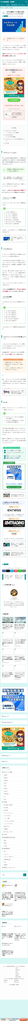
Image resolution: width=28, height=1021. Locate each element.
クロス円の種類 (11, 136)
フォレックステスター (8, 823)
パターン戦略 (6, 818)
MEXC (5, 843)
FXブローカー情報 (8, 772)
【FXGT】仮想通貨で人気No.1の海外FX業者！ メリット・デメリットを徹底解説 (17, 115)
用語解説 (6, 829)
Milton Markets (18, 976)
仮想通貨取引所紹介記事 (9, 837)
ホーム (4, 966)
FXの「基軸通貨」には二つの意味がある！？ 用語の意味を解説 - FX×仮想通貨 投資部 (14, 178)
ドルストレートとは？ (11, 130)
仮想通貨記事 (7, 848)
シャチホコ (14, 598)
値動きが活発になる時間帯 (13, 458)
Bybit (5, 840)
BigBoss (5, 777)
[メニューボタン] (26, 2)
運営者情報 (16, 980)
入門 (5, 862)
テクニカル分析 (7, 815)
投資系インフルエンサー (9, 867)
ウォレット (6, 854)
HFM (5, 785)
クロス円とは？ (9, 135)
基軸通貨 (11, 162)
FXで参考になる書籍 (8, 804)
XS (4, 796)
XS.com (5, 982)
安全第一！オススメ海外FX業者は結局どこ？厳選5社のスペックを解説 (17, 545)
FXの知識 (5, 16)
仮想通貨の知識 (7, 859)
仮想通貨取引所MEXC (10, 966)
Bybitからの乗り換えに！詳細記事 (14, 484)
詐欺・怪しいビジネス (8, 831)
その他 (5, 834)
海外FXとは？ (7, 826)
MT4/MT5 (6, 810)
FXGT (5, 783)
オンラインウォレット (8, 813)
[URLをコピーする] (24, 571)
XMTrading (6, 793)
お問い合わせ (16, 982)
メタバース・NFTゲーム (9, 856)
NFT (5, 851)
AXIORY (5, 775)
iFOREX (5, 788)
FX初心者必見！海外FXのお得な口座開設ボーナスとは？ (18, 495)
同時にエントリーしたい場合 (13, 456)
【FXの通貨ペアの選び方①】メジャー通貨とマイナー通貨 (17, 239)
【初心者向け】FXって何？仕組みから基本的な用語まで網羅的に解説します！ (17, 554)
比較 (5, 799)
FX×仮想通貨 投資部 (8, 2)
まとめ (7, 143)
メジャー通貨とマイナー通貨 (13, 450)
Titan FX (5, 791)
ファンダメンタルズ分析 (9, 821)
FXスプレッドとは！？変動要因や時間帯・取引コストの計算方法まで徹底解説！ (17, 392)
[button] (4, 571)
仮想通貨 (12, 70)
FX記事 (5, 802)
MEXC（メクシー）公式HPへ (14, 487)
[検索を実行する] (24, 874)
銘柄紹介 (6, 864)
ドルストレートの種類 (13, 132)
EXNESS (6, 780)
